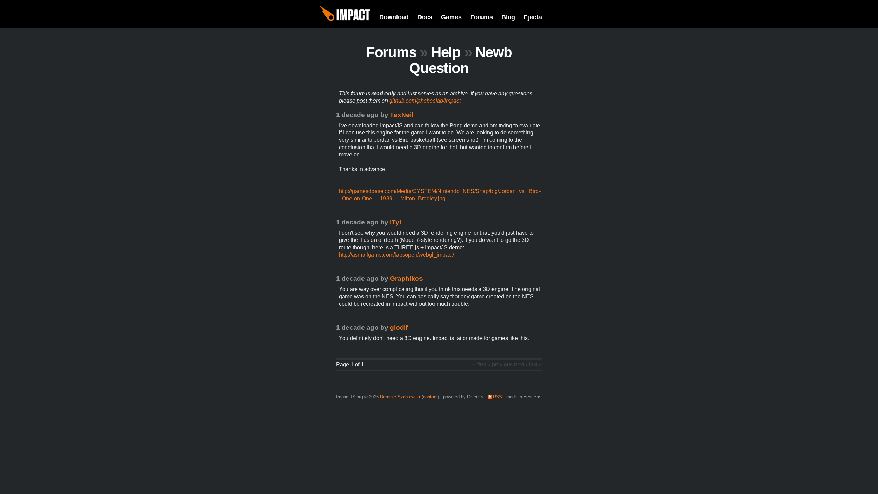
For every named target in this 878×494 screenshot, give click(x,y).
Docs (424, 17)
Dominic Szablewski (400, 396)
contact (430, 396)
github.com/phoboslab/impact (425, 101)
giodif (399, 327)
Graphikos (406, 278)
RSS (497, 396)
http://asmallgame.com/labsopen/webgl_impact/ (396, 255)
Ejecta (533, 17)
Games (451, 17)
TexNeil (401, 114)
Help (446, 52)
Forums (481, 17)
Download (394, 17)
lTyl (395, 222)
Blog (508, 17)
